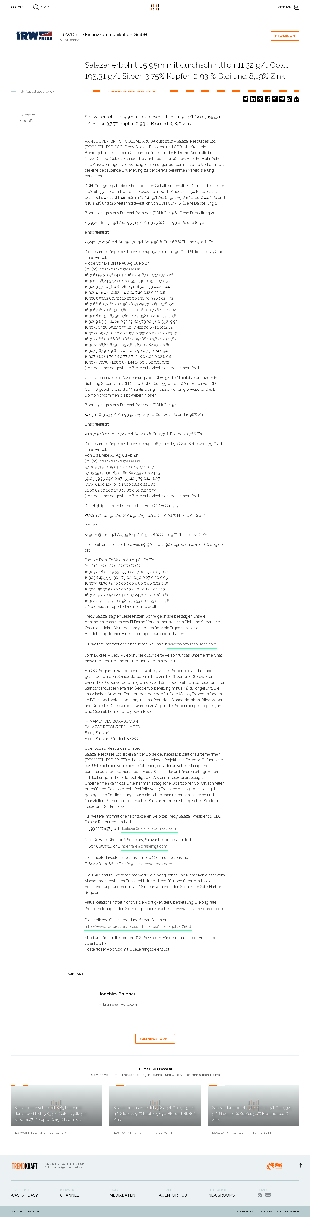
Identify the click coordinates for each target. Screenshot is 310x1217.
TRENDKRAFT (33, 1211)
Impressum (292, 1211)
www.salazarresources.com (192, 644)
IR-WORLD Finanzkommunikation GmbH (45, 1133)
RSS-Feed (260, 1195)
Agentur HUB (173, 1195)
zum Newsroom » (155, 1039)
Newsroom (285, 36)
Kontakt (268, 1195)
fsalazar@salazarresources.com (149, 828)
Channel (69, 1195)
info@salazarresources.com (148, 864)
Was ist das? (24, 1195)
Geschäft (26, 121)
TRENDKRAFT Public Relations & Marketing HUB (155, 7)
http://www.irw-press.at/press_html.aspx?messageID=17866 (138, 926)
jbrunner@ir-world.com (119, 1004)
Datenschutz (244, 1211)
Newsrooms (221, 1195)
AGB (278, 1211)
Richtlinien (264, 1211)
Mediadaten (122, 1195)
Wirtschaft (27, 115)
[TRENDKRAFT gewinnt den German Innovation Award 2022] (274, 1167)
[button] (245, 99)
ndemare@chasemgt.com (144, 846)
